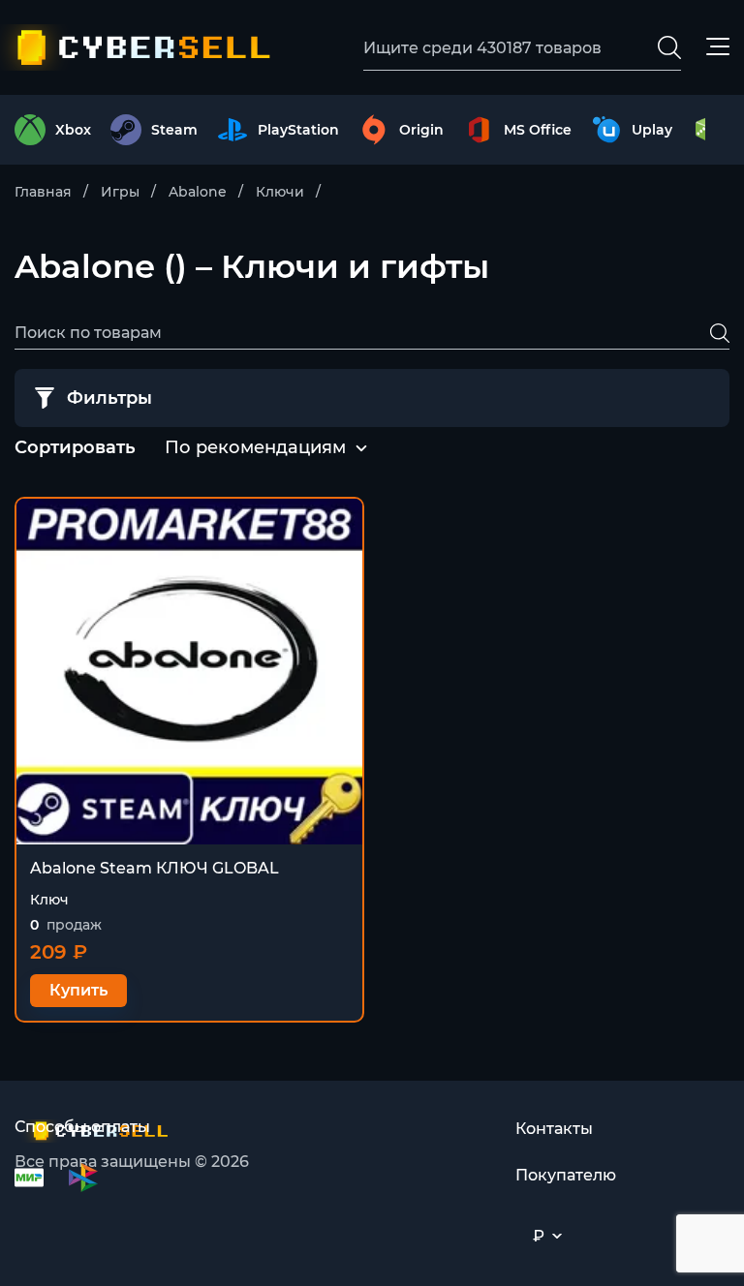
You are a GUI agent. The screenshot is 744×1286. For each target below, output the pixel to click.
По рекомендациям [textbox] (255, 447)
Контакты (554, 1128)
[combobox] (255, 448)
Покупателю (565, 1175)
